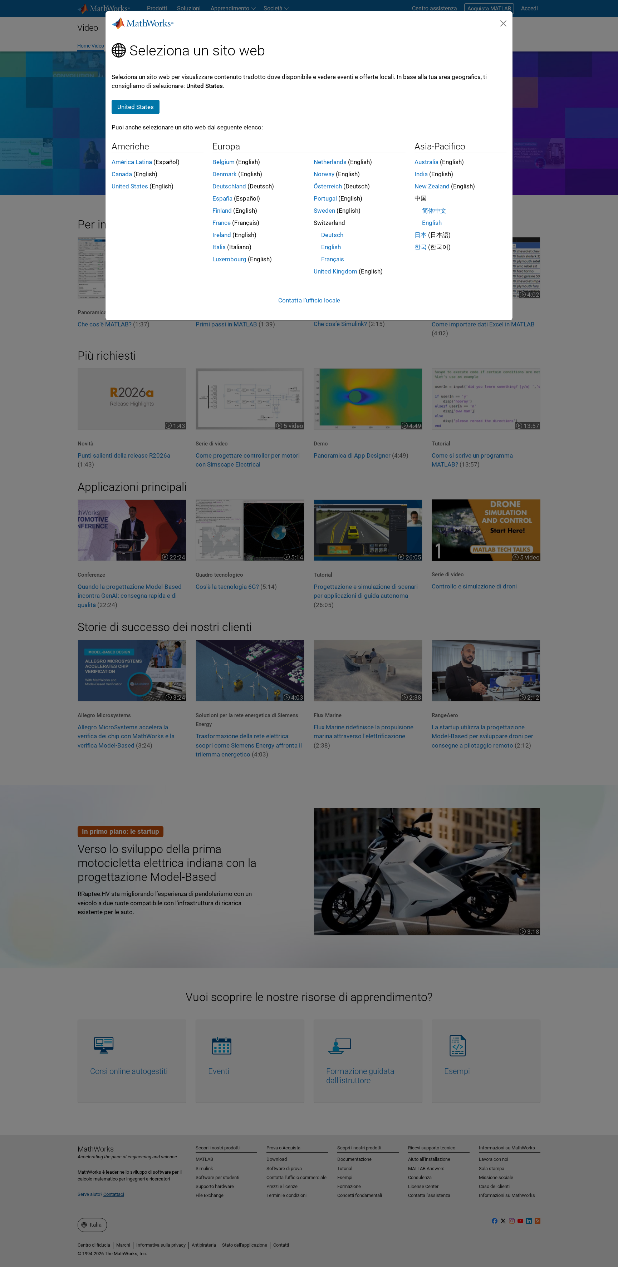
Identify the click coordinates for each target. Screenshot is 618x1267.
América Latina (132, 162)
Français (332, 259)
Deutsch (332, 234)
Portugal (325, 198)
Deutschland (229, 186)
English (331, 247)
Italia (219, 247)
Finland (222, 210)
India (421, 174)
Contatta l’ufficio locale (309, 300)
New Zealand (432, 186)
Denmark (224, 174)
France (221, 222)
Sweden (324, 210)
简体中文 (434, 210)
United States (130, 186)
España (222, 198)
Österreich (328, 186)
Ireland (221, 234)
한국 (421, 247)
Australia (426, 162)
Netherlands (330, 162)
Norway (324, 174)
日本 (421, 234)
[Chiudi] (503, 23)
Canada (122, 174)
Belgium (223, 162)
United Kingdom (335, 271)
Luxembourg (229, 259)
